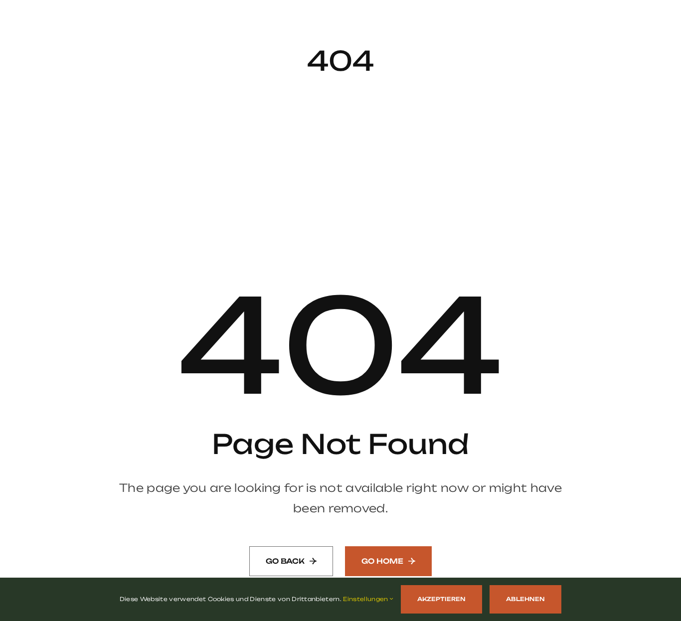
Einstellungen (366, 599)
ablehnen (525, 599)
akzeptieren (441, 599)
